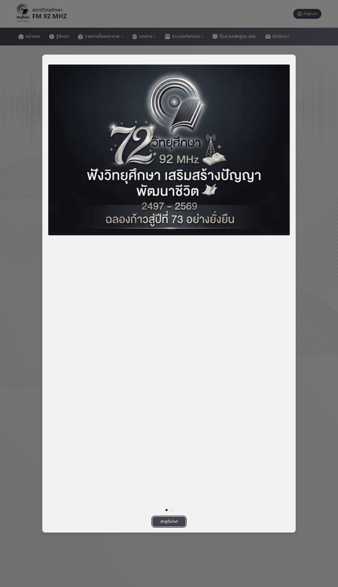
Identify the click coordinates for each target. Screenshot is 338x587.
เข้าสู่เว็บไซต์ (169, 521)
